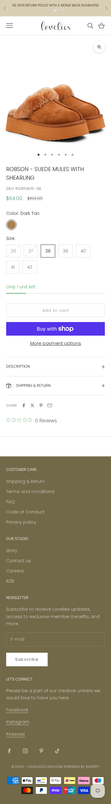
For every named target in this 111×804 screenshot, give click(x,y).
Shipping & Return (25, 481)
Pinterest (15, 734)
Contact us (18, 561)
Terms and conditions (30, 491)
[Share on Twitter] (32, 405)
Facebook (17, 710)
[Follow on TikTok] (57, 751)
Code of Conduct (25, 512)
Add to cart (55, 310)
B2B (10, 581)
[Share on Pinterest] (41, 405)
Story (11, 550)
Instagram (17, 722)
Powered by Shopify (82, 766)
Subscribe (27, 659)
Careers (15, 571)
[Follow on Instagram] (25, 751)
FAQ (10, 502)
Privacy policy (21, 522)
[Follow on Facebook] (9, 751)
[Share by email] (49, 405)
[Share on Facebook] (23, 405)
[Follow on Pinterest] (41, 751)
